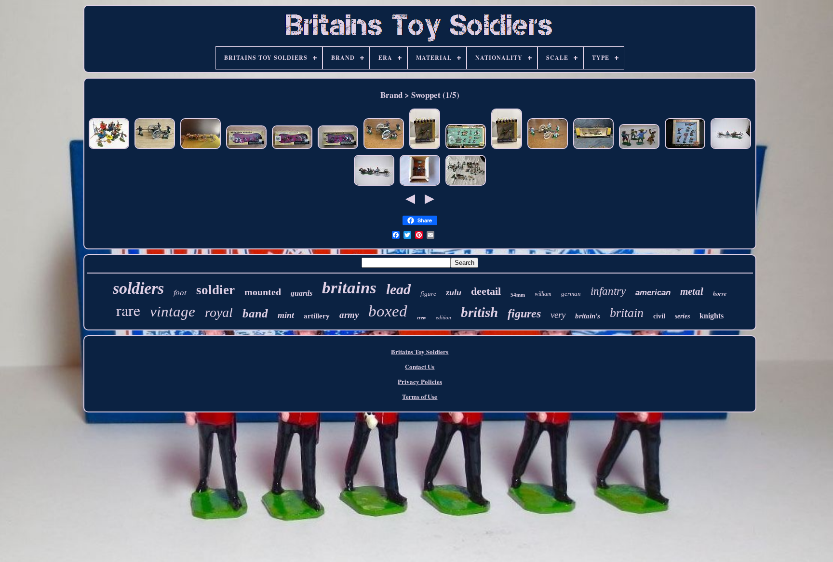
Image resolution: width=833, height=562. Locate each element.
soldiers (138, 288)
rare (128, 310)
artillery (317, 316)
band (255, 313)
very (558, 315)
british (479, 312)
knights (711, 316)
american (653, 292)
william (543, 293)
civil (659, 316)
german (571, 293)
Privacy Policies (420, 381)
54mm (518, 295)
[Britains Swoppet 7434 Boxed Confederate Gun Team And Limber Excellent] (593, 148)
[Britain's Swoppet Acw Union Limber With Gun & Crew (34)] (200, 148)
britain (627, 313)
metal (691, 291)
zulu (453, 292)
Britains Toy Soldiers (419, 351)
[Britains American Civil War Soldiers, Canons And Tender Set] (465, 185)
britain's (587, 316)
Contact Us (419, 366)
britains (349, 287)
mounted (262, 292)
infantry (608, 291)
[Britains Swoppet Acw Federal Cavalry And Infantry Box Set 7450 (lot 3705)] (338, 148)
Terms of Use (419, 396)
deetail (486, 291)
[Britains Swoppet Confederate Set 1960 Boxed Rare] (465, 148)
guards (301, 293)
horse (719, 293)
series (682, 316)
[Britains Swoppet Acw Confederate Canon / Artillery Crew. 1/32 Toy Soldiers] (547, 148)
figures (524, 313)
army (349, 315)
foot (180, 292)
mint (286, 315)
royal (219, 312)
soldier (215, 290)
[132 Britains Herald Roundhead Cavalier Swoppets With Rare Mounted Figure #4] (639, 148)
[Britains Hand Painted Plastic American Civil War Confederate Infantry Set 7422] (685, 148)
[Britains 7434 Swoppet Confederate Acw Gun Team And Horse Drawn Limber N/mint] (731, 148)
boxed (387, 311)
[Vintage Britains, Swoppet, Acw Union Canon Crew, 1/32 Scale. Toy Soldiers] (155, 148)
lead (398, 289)
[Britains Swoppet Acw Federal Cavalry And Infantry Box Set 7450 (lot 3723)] (292, 148)
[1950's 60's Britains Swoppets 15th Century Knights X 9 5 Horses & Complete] (109, 148)
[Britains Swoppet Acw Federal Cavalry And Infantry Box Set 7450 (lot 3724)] (246, 148)
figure (428, 293)
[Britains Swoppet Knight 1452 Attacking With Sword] (424, 148)
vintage (172, 311)
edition (443, 317)
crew (421, 317)
